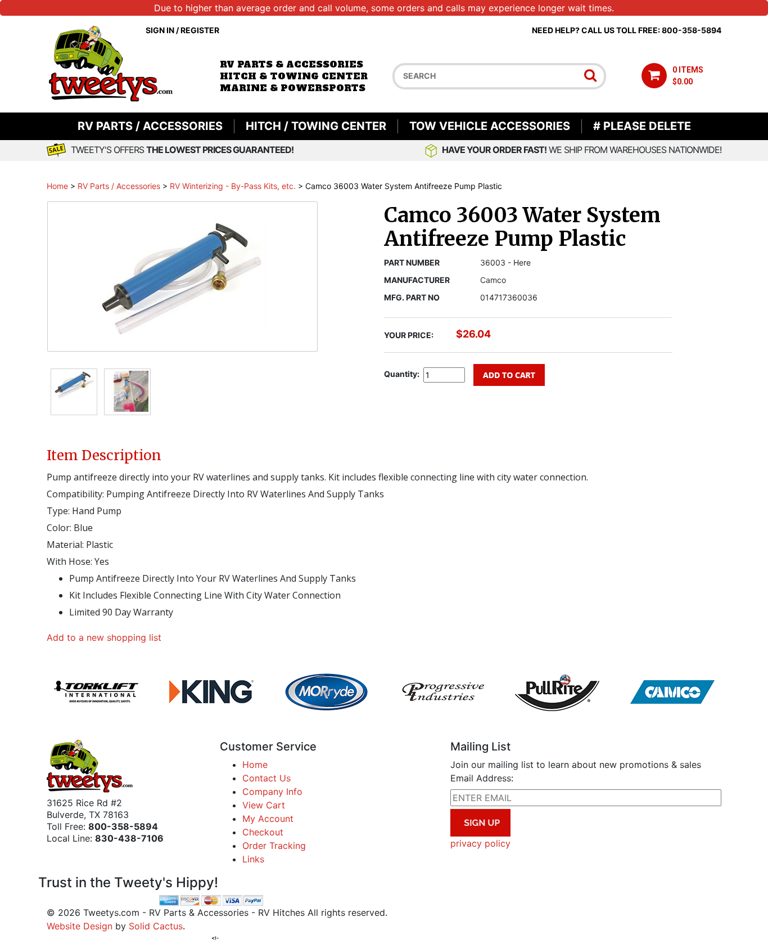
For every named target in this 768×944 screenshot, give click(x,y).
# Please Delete (642, 126)
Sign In (160, 30)
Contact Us (266, 778)
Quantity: (401, 374)
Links (253, 859)
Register (199, 30)
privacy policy (480, 843)
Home (57, 186)
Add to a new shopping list (104, 637)
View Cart (263, 805)
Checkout (262, 832)
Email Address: (481, 778)
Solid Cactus (156, 926)
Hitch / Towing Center (316, 126)
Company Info (272, 791)
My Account (267, 818)
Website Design (79, 926)
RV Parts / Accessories (150, 126)
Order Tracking (274, 845)
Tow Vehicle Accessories (489, 126)
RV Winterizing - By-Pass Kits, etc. (233, 186)
